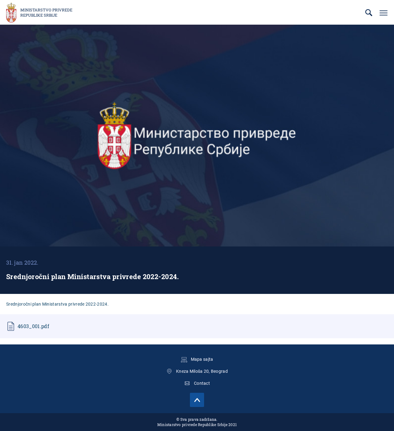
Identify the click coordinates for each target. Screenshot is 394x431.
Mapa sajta (202, 359)
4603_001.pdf (33, 326)
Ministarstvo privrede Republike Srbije (46, 12)
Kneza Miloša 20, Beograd (202, 371)
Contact (202, 383)
